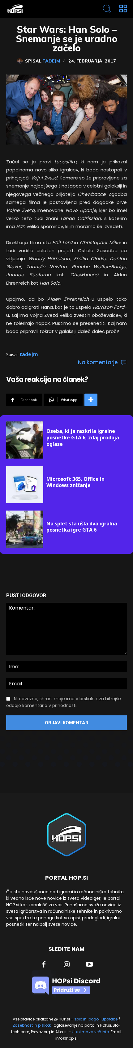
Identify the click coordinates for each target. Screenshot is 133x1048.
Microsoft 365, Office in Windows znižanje (75, 482)
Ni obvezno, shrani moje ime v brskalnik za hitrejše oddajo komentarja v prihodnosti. (63, 702)
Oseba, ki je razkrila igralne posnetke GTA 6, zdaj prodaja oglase (82, 437)
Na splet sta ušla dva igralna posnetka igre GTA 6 (81, 526)
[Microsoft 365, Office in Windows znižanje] (24, 484)
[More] (90, 400)
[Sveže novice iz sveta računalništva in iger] (42, 9)
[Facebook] (44, 965)
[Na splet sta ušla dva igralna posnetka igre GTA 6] (24, 529)
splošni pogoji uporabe (96, 1019)
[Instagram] (67, 965)
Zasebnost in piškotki (32, 1025)
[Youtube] (89, 965)
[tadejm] (21, 61)
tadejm (51, 61)
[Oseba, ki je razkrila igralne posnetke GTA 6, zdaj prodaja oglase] (24, 440)
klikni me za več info (90, 1031)
